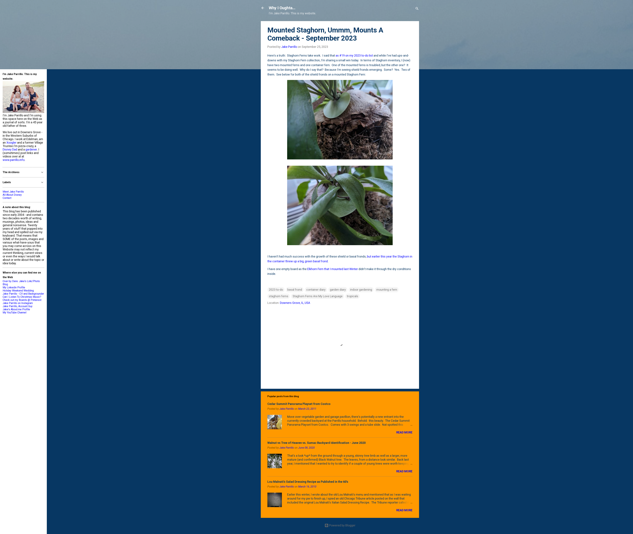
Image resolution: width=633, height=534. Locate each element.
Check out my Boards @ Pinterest (22, 300)
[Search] (417, 9)
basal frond (294, 289)
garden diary (338, 289)
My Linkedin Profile (14, 287)
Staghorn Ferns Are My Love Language (318, 296)
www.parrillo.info (14, 160)
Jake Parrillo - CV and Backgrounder (23, 293)
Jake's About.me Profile (16, 309)
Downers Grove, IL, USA (295, 303)
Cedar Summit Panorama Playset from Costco (299, 404)
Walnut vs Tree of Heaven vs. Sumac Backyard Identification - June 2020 (316, 442)
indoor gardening (361, 289)
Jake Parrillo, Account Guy (17, 306)
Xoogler (11, 142)
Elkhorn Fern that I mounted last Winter (332, 269)
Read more (404, 432)
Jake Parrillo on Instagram (18, 303)
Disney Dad (10, 149)
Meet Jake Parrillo (13, 191)
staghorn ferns (278, 296)
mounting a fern (386, 289)
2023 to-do (276, 289)
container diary (316, 289)
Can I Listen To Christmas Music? (22, 296)
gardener (31, 149)
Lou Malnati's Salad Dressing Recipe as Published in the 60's (307, 481)
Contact (7, 197)
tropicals (352, 296)
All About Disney (12, 194)
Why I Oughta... (282, 8)
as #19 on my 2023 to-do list (354, 55)
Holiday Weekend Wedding (18, 290)
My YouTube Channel (14, 312)
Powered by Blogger (342, 525)
